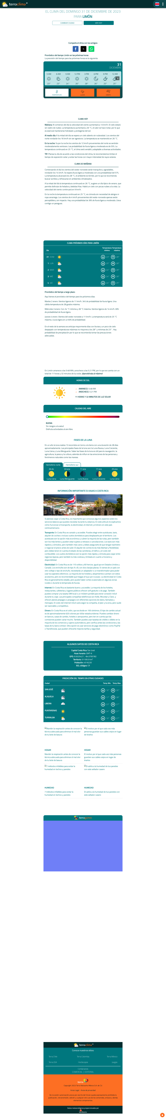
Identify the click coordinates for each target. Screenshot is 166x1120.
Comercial (77, 1071)
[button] (162, 4)
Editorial (89, 1071)
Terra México (112, 1056)
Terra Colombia (83, 1056)
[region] (83, 33)
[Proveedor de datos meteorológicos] (83, 1111)
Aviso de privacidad (88, 1090)
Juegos (114, 1062)
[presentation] (117, 78)
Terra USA (53, 1062)
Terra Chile (53, 1056)
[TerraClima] (157, 4)
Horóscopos (83, 1062)
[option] (56, 93)
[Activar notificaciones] (162, 1115)
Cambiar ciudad (67, 23)
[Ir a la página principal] (15, 4)
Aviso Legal (74, 1090)
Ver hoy (98, 23)
